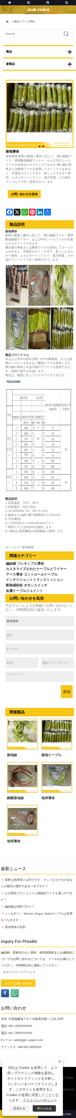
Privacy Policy (64, 1077)
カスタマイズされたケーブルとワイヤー (36, 569)
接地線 (12, 755)
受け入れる (44, 1108)
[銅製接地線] (22, 777)
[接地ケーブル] (57, 734)
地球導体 (48, 798)
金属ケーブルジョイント (24, 591)
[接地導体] (39, 114)
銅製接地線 (15, 798)
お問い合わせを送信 (24, 194)
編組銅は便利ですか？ (19, 906)
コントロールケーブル (41, 574)
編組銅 (11, 563)
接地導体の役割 (15, 927)
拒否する (19, 1108)
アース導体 (28, 21)
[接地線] (22, 734)
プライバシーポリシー (40, 1100)
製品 (16, 21)
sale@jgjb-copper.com (28, 1040)
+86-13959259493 (20, 1026)
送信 (67, 692)
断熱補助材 (14, 585)
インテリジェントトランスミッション (34, 579)
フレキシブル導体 (30, 563)
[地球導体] (57, 777)
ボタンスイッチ (36, 585)
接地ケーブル (51, 755)
